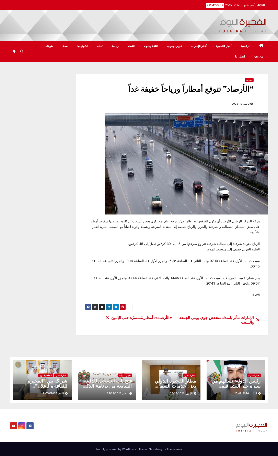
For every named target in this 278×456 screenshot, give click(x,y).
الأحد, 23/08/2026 (117, 393)
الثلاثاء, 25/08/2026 (245, 393)
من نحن (259, 56)
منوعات (49, 46)
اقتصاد (131, 46)
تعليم (100, 46)
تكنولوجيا (82, 46)
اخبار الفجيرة (189, 375)
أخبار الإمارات (199, 46)
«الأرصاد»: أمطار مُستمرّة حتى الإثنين (141, 317)
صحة (65, 46)
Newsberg (155, 449)
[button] (21, 51)
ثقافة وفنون (151, 46)
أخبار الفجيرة (224, 46)
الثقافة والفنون (45, 375)
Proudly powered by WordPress (116, 449)
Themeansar (175, 449)
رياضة (115, 46)
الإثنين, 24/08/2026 (181, 393)
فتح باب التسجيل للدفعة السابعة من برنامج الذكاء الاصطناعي (107, 386)
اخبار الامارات (253, 375)
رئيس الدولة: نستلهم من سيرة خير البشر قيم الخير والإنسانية (236, 386)
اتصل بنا (240, 56)
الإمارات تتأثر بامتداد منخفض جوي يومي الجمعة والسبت (216, 320)
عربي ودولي (174, 46)
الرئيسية (245, 46)
